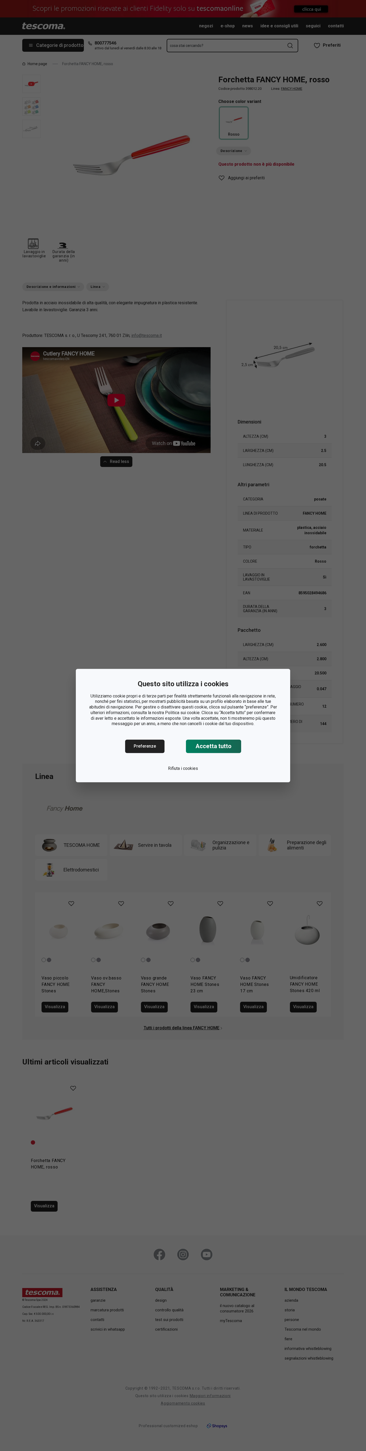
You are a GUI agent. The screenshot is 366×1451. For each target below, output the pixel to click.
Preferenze (145, 746)
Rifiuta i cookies (183, 768)
